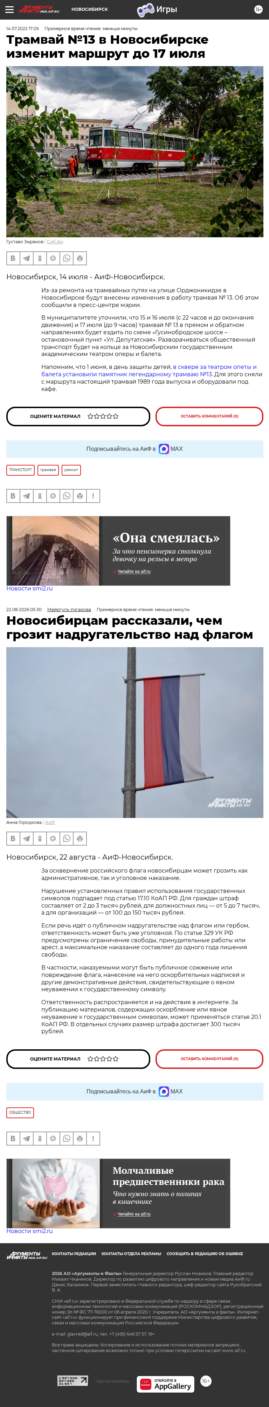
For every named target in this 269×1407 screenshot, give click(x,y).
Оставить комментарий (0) (210, 416)
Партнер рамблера (112, 1381)
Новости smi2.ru (29, 588)
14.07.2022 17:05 (22, 28)
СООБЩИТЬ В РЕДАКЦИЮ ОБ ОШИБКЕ (205, 1254)
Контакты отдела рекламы (131, 1254)
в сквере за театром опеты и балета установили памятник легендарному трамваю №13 (149, 371)
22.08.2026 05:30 (24, 609)
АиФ (50, 822)
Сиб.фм (55, 241)
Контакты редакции (74, 1254)
